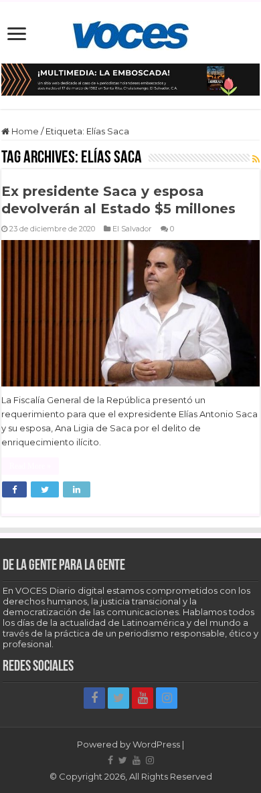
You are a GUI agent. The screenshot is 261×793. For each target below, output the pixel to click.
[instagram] (166, 698)
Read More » (30, 466)
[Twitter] (118, 698)
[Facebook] (94, 698)
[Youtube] (142, 698)
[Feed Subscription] (256, 159)
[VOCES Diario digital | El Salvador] (130, 32)
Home (24, 131)
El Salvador (132, 228)
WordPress (156, 744)
